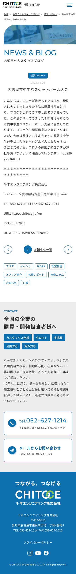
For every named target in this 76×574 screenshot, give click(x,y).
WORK (41, 266)
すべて (10, 266)
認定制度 (57, 266)
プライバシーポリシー (38, 542)
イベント (25, 266)
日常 (25, 283)
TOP (6, 14)
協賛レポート (50, 14)
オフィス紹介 (14, 275)
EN (32, 5)
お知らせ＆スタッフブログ (26, 14)
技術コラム (57, 275)
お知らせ (11, 283)
